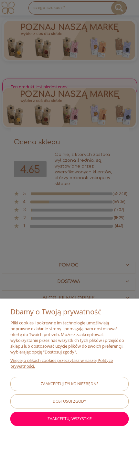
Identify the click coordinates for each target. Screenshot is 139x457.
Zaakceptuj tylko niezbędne (70, 383)
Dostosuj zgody (69, 401)
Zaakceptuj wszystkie (70, 418)
